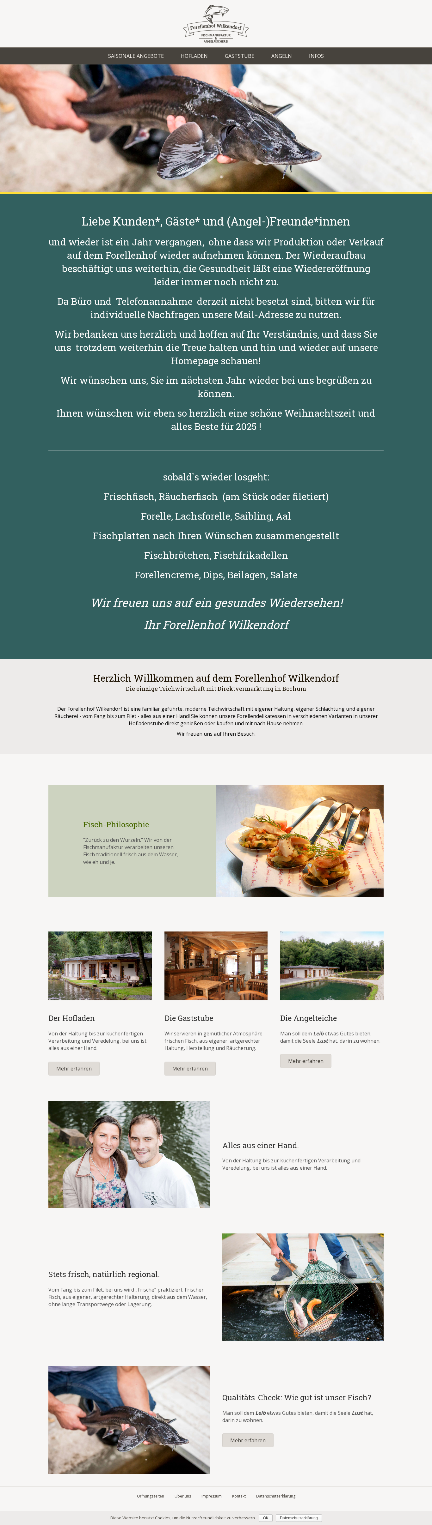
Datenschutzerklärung (275, 1496)
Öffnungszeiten (150, 1496)
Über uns (183, 1496)
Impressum (211, 1496)
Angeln (281, 55)
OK (265, 1518)
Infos (316, 55)
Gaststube (239, 55)
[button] (74, 1069)
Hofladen (194, 55)
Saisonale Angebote (136, 55)
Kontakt (239, 1496)
